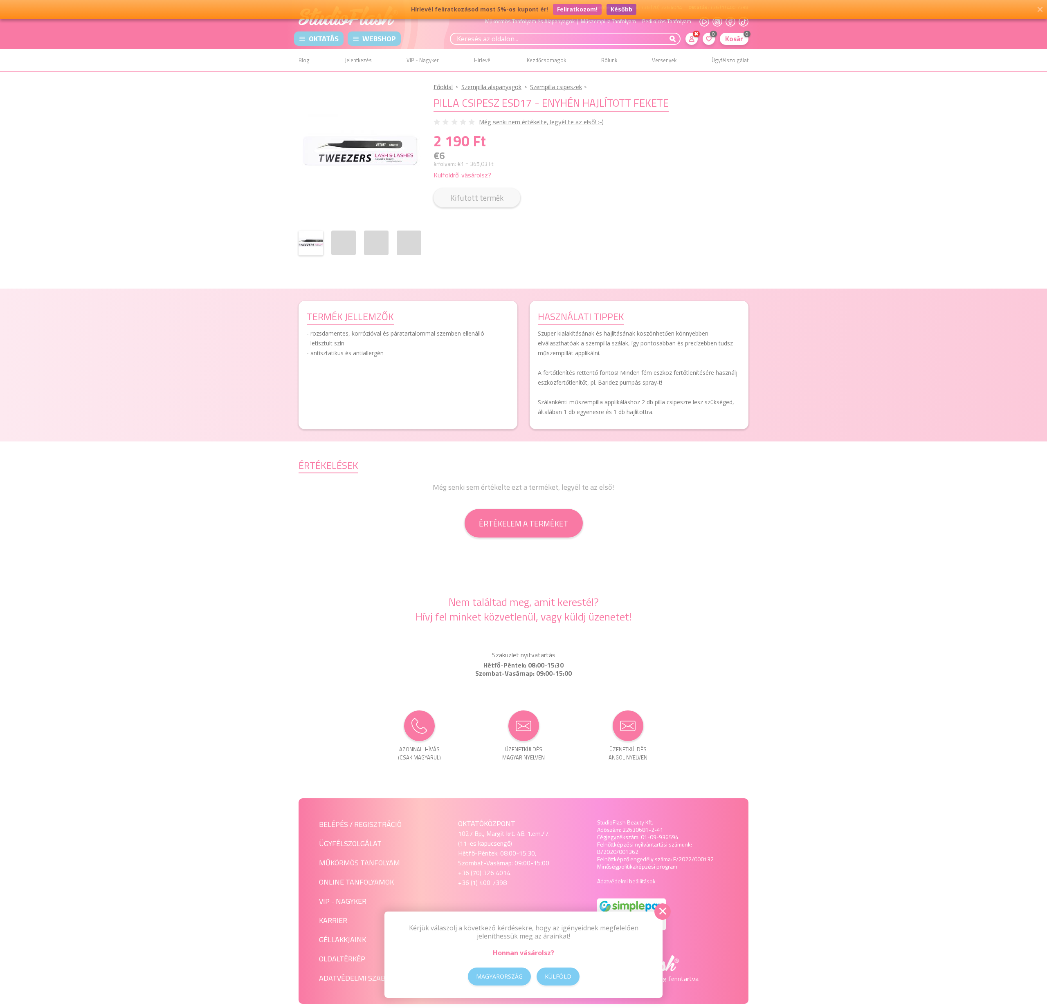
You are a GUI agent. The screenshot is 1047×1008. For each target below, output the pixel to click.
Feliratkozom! (577, 9)
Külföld (558, 976)
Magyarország (499, 976)
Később (621, 9)
